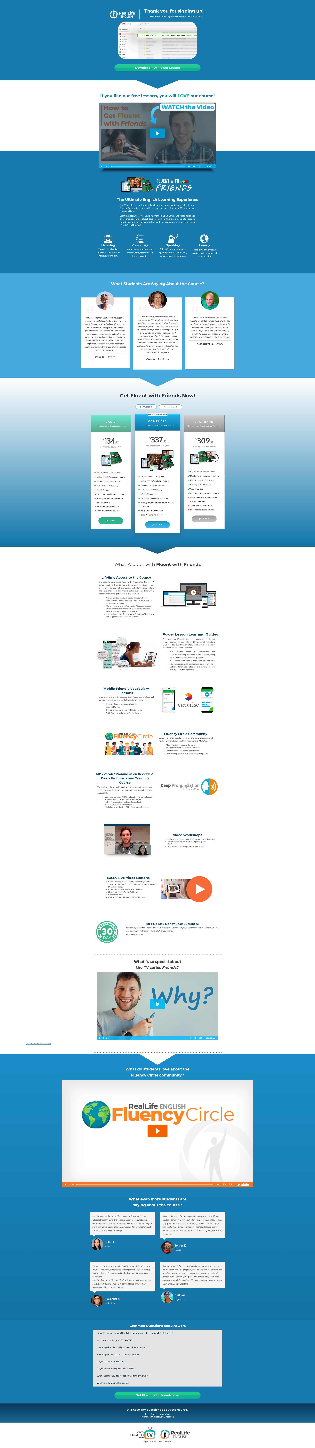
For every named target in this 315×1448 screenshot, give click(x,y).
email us (165, 1413)
